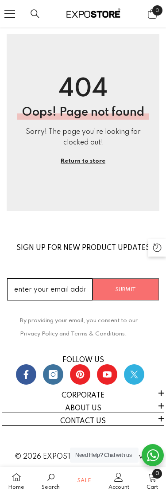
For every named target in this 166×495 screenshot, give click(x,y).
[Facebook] (26, 374)
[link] (51, 481)
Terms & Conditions (98, 334)
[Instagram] (53, 374)
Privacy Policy (39, 334)
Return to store (83, 161)
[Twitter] (134, 374)
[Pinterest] (80, 374)
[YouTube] (107, 374)
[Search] (35, 13)
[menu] (9, 13)
